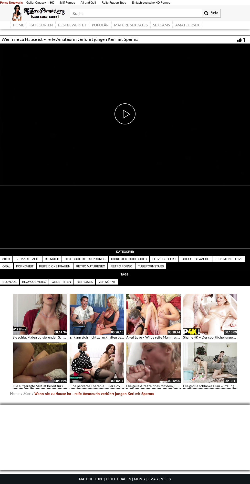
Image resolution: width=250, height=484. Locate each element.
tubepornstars (151, 266)
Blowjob (52, 259)
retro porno (121, 266)
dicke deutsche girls (129, 259)
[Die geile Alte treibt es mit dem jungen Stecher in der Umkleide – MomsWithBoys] (153, 362)
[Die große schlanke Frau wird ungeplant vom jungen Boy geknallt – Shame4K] (210, 362)
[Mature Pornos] (38, 12)
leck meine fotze (229, 259)
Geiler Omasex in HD (40, 2)
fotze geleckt (164, 259)
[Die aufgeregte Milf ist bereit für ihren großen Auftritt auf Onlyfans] (40, 362)
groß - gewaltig (195, 259)
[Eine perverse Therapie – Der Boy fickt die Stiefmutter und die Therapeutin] (97, 362)
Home (15, 393)
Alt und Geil (88, 2)
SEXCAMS (161, 25)
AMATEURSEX (187, 25)
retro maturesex (90, 266)
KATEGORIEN (41, 25)
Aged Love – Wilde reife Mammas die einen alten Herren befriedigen (177, 337)
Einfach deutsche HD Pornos (151, 2)
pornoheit (24, 266)
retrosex (85, 281)
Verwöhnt (106, 281)
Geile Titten (61, 281)
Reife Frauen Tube (114, 2)
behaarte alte (27, 259)
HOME (18, 25)
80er (6, 259)
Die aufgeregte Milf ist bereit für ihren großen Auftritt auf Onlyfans (64, 386)
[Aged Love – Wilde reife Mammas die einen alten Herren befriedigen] (153, 314)
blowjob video (34, 281)
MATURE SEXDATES (131, 25)
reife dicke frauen (54, 266)
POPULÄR (100, 25)
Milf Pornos (67, 2)
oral (6, 266)
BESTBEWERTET (72, 25)
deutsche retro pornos (85, 259)
